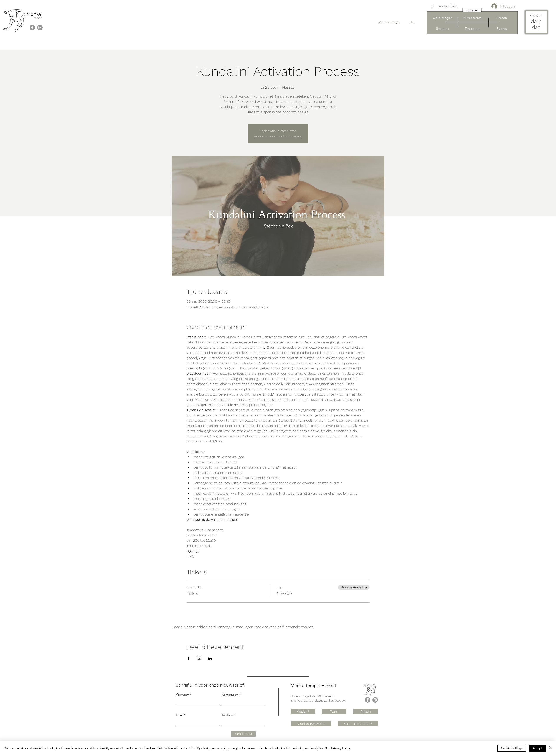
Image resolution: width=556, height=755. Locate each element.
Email (179, 714)
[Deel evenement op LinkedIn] (210, 658)
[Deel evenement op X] (199, 658)
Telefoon (227, 714)
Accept (537, 748)
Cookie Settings (512, 748)
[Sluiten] (550, 748)
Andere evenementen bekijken (278, 136)
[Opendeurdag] (536, 22)
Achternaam (230, 694)
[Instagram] (40, 27)
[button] (388, 22)
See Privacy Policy (337, 748)
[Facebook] (32, 27)
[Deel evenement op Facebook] (189, 658)
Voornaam (182, 694)
